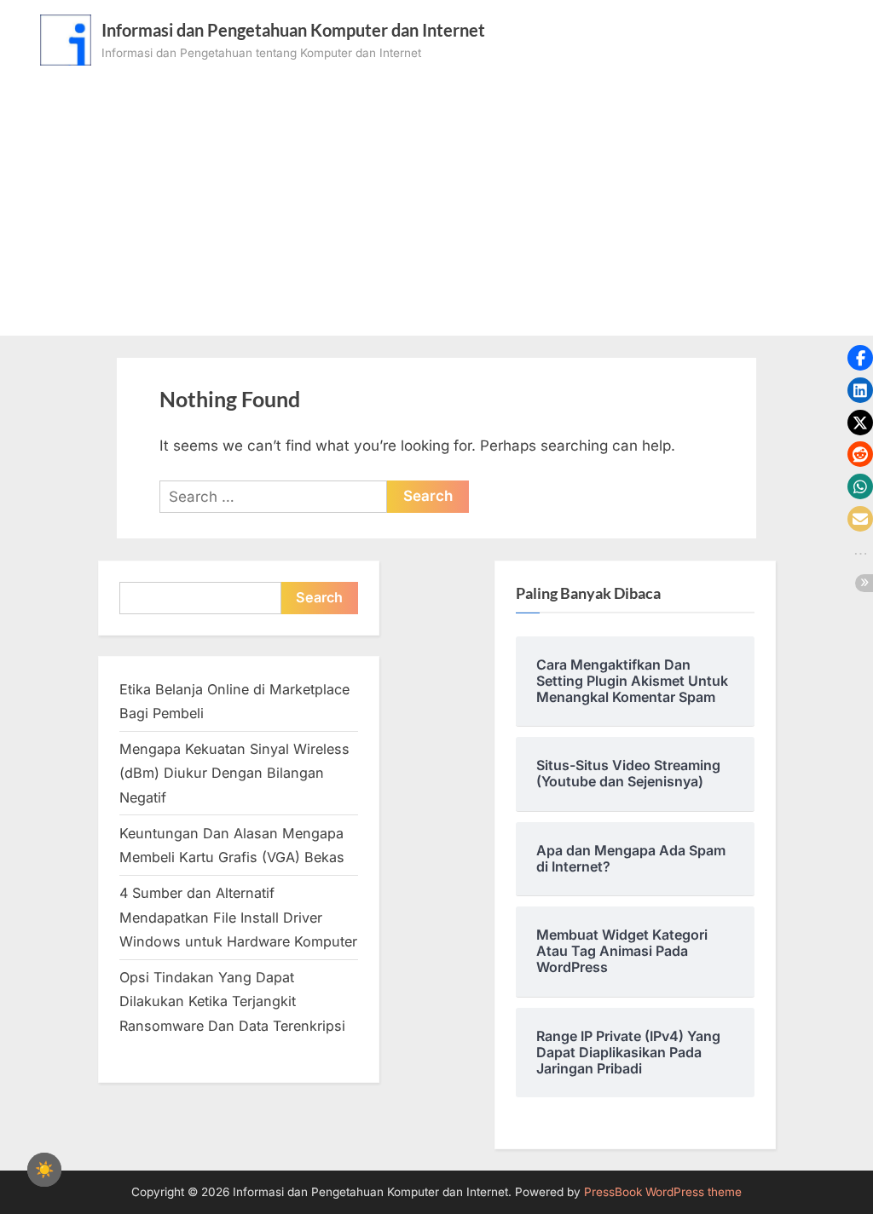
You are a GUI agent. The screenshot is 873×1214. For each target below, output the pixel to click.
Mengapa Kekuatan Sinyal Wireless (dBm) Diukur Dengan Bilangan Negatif (234, 773)
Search (319, 597)
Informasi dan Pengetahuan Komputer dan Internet (293, 30)
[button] (860, 358)
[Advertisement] (436, 193)
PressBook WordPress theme (663, 1192)
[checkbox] (44, 1170)
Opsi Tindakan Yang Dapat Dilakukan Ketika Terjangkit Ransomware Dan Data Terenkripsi (232, 1001)
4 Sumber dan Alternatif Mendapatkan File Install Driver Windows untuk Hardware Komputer (238, 917)
